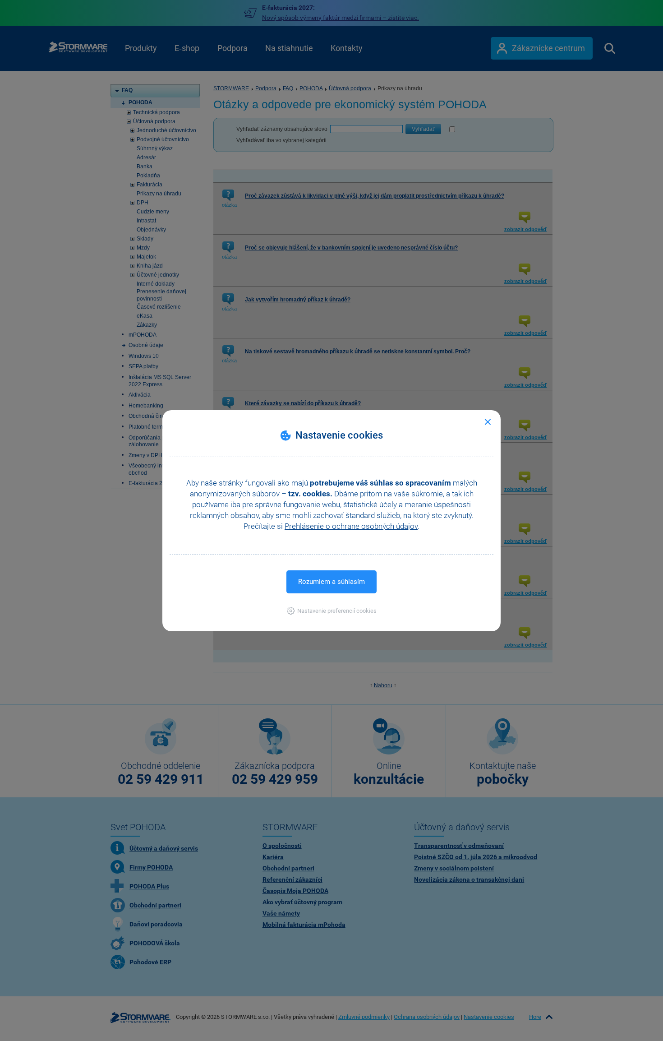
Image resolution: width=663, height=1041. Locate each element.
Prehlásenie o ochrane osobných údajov (351, 526)
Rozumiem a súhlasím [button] (331, 582)
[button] (332, 610)
